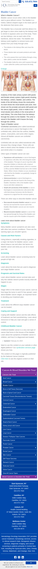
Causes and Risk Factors (11, 236)
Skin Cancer (7, 455)
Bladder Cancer (8, 385)
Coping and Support (9, 311)
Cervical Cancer (8, 400)
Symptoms (5, 223)
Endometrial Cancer (9, 407)
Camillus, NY (19, 495)
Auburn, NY (19, 507)
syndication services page (25, 348)
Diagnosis (5, 263)
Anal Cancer (7, 378)
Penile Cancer (7, 444)
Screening (5, 253)
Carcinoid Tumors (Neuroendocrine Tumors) (17, 396)
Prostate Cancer (8, 447)
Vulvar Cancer (7, 469)
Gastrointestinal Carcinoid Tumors (14, 418)
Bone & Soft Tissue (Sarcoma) (13, 389)
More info (30, 566)
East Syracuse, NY (19, 484)
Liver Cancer (7, 429)
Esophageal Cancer (9, 411)
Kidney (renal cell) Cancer (11, 425)
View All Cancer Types (10, 473)
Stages (3, 286)
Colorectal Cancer (9, 404)
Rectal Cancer (7, 451)
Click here (4, 359)
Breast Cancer (7, 382)
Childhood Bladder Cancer (11, 326)
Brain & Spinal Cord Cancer (12, 393)
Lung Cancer (7, 433)
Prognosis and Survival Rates (12, 273)
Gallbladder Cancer (9, 414)
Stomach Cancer (8, 462)
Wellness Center (19, 521)
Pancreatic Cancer (9, 440)
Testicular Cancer (8, 466)
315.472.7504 (31, 1)
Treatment (5, 301)
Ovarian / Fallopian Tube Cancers (14, 436)
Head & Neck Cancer (10, 422)
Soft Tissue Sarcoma (9, 458)
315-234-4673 (19, 529)
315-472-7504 (19, 491)
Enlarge (4, 69)
